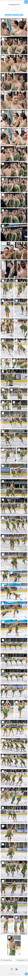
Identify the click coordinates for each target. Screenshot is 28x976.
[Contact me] (16, 969)
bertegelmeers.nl (15, 973)
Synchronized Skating (18, 7)
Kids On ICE (7, 9)
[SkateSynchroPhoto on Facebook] (11, 969)
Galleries (10, 7)
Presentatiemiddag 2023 (16, 9)
